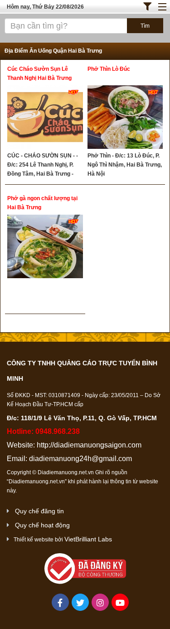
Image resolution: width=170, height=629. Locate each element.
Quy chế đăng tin (39, 511)
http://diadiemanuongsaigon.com (89, 445)
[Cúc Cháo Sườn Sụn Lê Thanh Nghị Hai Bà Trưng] (45, 118)
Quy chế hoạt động (42, 525)
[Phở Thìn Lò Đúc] (125, 118)
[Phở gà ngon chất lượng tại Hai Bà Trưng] (45, 247)
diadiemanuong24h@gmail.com (80, 458)
